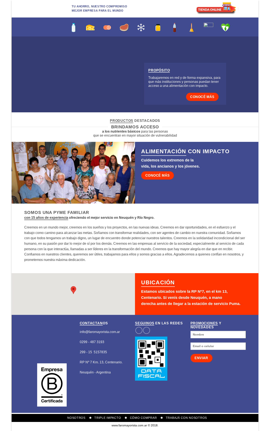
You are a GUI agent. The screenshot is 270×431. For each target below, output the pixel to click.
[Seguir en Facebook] (138, 330)
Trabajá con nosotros (186, 417)
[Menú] (243, 9)
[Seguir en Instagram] (146, 330)
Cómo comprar (143, 417)
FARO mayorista (36, 27)
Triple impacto (107, 417)
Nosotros (76, 417)
